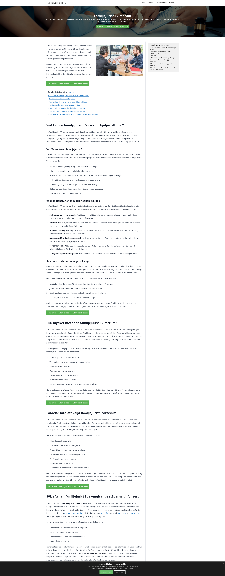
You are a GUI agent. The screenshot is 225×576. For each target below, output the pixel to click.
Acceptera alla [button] (106, 572)
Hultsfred (68, 513)
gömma (71, 92)
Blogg (171, 3)
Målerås (104, 513)
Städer (150, 3)
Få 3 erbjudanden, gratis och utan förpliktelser (112, 26)
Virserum (122, 513)
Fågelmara (134, 513)
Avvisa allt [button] (119, 572)
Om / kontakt (161, 3)
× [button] (223, 563)
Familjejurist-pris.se (56, 2)
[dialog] (112, 568)
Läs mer (131, 568)
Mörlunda (77, 513)
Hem (143, 3)
